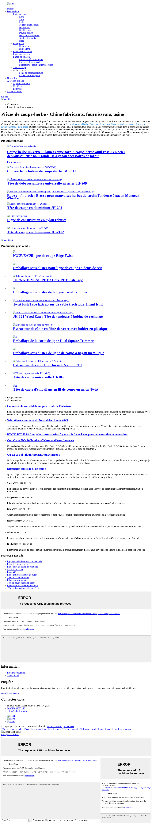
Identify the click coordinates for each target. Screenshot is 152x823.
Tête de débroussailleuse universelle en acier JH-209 (47, 183)
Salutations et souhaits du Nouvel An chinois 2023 (37, 420)
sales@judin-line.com (17, 711)
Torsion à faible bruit (28, 24)
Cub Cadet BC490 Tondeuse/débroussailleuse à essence (40, 440)
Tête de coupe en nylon (12, 729)
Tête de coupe (19, 67)
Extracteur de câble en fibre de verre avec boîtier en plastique (60, 329)
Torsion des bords (27, 38)
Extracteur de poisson (100, 124)
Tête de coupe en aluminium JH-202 (34, 208)
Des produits (13, 11)
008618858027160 (16, 708)
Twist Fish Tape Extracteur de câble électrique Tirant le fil (58, 304)
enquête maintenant (10, 693)
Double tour (24, 27)
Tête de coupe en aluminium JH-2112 (35, 232)
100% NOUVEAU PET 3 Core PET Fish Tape (48, 280)
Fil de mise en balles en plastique (22, 566)
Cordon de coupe (15, 569)
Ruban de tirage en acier (30, 62)
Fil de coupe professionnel (91, 729)
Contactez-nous (14, 91)
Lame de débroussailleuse (31, 73)
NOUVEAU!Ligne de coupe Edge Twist (43, 256)
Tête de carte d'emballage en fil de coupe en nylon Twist (55, 389)
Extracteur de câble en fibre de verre (36, 65)
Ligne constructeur (22, 54)
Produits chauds (54, 726)
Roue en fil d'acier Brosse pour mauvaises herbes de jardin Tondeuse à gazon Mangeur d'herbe (73, 197)
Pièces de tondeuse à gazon (118, 729)
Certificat (17, 86)
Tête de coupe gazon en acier (20, 582)
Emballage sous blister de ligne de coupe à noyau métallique (58, 353)
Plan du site (69, 726)
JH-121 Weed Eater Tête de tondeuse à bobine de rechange (58, 316)
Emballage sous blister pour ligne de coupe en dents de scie (57, 268)
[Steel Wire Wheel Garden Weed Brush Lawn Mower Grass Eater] (50, 191)
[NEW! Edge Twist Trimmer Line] (15, 251)
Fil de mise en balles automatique (22, 585)
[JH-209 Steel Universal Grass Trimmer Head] (34, 179)
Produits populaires (16, 672)
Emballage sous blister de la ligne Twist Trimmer (50, 292)
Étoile (21, 22)
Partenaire (17, 89)
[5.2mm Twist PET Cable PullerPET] (37, 361)
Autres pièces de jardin (29, 75)
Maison (10, 8)
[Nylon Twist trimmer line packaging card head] (15, 385)
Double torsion (26, 32)
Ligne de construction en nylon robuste (36, 220)
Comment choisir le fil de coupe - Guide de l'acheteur (39, 406)
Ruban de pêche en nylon (31, 59)
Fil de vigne (24, 49)
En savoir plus (13, 162)
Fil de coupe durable (16, 580)
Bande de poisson (21, 57)
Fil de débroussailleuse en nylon (22, 574)
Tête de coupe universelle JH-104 (38, 377)
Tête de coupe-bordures (18, 577)
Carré (21, 19)
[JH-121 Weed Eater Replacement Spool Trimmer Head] (43, 312)
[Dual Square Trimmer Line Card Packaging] (15, 336)
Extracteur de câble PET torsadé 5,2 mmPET (47, 365)
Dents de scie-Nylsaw (29, 35)
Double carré (25, 30)
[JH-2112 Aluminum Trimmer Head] (27, 228)
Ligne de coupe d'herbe (77, 124)
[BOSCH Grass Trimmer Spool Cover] (31, 167)
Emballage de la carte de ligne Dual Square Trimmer (53, 341)
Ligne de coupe (20, 14)
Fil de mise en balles (22, 51)
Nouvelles (12, 78)
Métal (21, 40)
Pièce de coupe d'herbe (18, 564)
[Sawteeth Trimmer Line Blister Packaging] (15, 264)
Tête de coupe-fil (70, 729)
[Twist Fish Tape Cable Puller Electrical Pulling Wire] (41, 300)
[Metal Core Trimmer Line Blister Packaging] (15, 349)
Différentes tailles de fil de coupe (26, 468)
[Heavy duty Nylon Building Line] (18, 216)
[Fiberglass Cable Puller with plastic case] (33, 324)
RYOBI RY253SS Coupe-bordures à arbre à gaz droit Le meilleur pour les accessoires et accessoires (67, 434)
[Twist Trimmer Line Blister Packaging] (15, 288)
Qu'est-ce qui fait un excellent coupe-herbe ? (33, 454)
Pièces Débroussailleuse (35, 729)
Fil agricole (18, 43)
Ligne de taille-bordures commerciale (24, 561)
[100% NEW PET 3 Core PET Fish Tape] (32, 276)
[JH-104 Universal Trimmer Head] (31, 373)
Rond (21, 16)
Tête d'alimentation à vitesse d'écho (23, 588)
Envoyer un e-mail (10, 734)
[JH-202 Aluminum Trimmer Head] (27, 203)
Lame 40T (12, 572)
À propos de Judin (21, 83)
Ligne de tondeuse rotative (123, 124)
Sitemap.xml (13, 675)
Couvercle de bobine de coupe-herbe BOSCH (41, 171)
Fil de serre (24, 46)
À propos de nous (15, 81)
